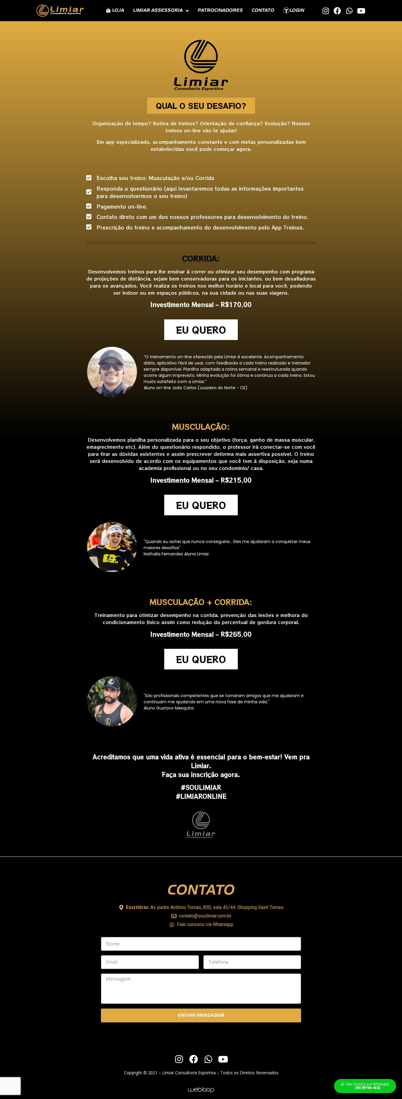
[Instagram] (325, 10)
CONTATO (263, 10)
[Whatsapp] (349, 10)
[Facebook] (337, 10)
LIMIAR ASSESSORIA (158, 10)
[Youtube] (361, 10)
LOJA (118, 10)
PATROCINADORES (220, 10)
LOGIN (297, 10)
